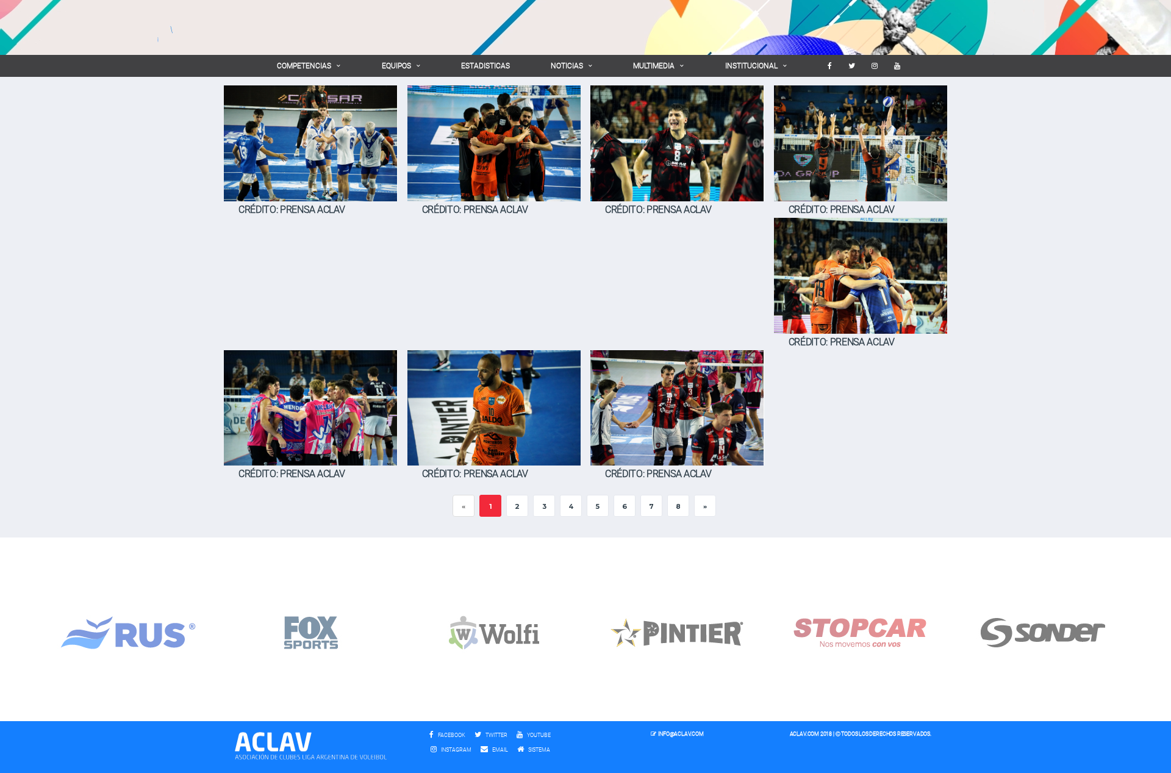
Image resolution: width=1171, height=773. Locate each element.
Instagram (455, 750)
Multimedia (654, 66)
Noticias (567, 66)
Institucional (751, 66)
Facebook (451, 735)
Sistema (542, 750)
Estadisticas (485, 66)
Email (499, 750)
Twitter (495, 735)
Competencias (304, 66)
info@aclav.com (680, 734)
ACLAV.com (804, 734)
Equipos (396, 66)
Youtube (538, 735)
